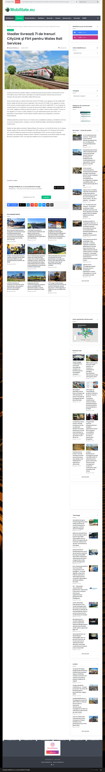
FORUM (84, 18)
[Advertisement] (69, 9)
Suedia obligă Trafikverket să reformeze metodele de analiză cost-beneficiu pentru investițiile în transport (78, 368)
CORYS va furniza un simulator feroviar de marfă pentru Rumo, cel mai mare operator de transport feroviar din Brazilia (15, 286)
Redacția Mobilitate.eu (13, 48)
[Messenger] (44, 205)
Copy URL (46, 197)
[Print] (51, 205)
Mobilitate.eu (9, 18)
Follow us (52, 752)
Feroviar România (30, 18)
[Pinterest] (32, 205)
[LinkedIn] (28, 205)
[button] (52, 770)
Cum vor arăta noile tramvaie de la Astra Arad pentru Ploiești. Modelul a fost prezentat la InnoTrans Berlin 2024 (80, 721)
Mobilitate (41, 18)
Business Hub (66, 18)
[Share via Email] (48, 205)
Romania (57, 18)
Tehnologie (77, 18)
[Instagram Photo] (11, 748)
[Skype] (40, 205)
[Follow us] (52, 745)
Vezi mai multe (85, 280)
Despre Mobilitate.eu (46, 762)
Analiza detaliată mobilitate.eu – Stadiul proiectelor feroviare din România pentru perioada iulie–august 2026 (80, 690)
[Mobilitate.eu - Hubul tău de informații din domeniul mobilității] (20, 9)
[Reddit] (36, 205)
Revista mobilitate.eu (58, 762)
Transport (19, 18)
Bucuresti (49, 18)
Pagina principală (12, 26)
